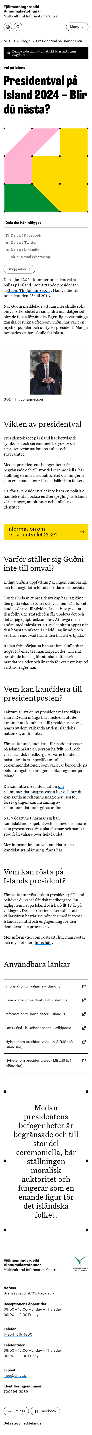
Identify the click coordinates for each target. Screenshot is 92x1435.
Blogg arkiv (16, 269)
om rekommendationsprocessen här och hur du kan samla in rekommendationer (43, 792)
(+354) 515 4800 (18, 1334)
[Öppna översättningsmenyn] (8, 27)
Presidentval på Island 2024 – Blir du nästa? (63, 41)
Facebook (48, 1411)
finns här (54, 850)
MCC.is (9, 41)
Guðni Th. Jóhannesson (28, 290)
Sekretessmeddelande (23, 1423)
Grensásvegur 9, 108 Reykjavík (29, 1293)
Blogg (26, 41)
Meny (74, 27)
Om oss (19, 1411)
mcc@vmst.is (15, 1375)
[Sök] (18, 27)
